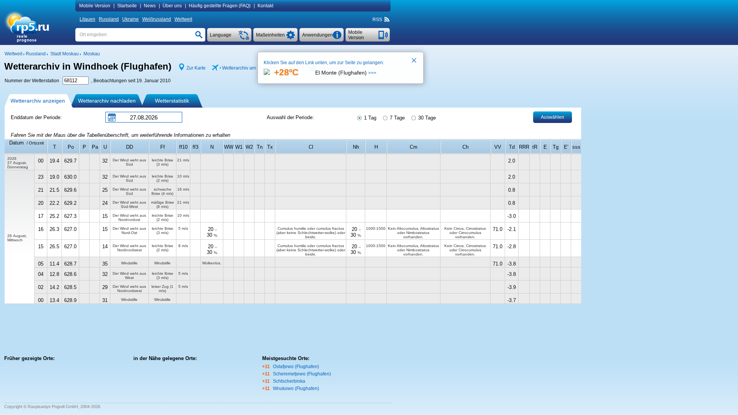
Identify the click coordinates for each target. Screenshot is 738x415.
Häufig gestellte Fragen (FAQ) (220, 5)
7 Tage (396, 118)
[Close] (414, 61)
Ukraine (130, 19)
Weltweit (183, 19)
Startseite (127, 5)
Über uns (172, 5)
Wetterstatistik (172, 101)
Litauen (87, 19)
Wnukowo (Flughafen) (296, 388)
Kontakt (265, 5)
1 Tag (369, 118)
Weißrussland (156, 19)
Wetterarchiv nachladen (107, 101)
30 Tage (426, 118)
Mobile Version (94, 5)
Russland (109, 19)
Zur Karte (196, 68)
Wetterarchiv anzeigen (37, 101)
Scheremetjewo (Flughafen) (302, 374)
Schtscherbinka (289, 381)
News (150, 5)
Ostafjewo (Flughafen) (296, 366)
